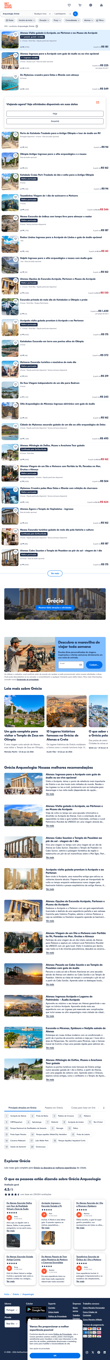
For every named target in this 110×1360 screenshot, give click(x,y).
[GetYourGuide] (8, 5)
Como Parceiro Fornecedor (94, 1308)
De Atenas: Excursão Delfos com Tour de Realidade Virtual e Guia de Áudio (19, 1206)
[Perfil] (101, 5)
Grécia (37, 1168)
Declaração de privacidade (28, 679)
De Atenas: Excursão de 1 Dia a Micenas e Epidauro (89, 1204)
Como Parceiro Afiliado (92, 1320)
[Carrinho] (80, 5)
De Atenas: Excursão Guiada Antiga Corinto (20, 1258)
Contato (51, 1308)
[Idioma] (91, 5)
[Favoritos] (69, 5)
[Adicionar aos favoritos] (15, 34)
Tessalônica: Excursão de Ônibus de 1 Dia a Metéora (88, 1258)
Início (6, 1294)
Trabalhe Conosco (76, 1317)
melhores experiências (65, 1168)
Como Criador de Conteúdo (90, 1313)
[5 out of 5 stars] (20, 1213)
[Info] (36, 26)
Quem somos (75, 1309)
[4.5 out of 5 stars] (12, 1194)
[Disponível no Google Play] (36, 1309)
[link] (55, 40)
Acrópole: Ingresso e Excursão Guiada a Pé (51, 1204)
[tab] (22, 1107)
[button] (55, 40)
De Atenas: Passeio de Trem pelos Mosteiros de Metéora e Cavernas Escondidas (54, 1260)
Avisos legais (53, 1312)
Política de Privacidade (57, 1316)
